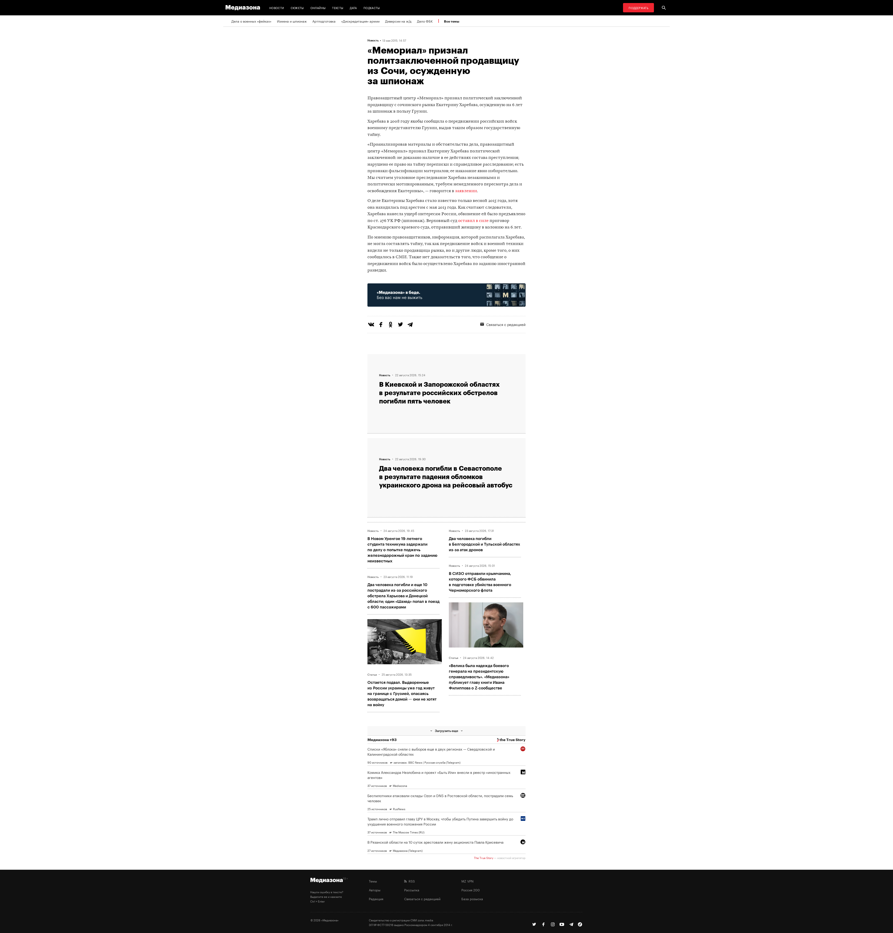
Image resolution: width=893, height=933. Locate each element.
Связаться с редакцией (506, 324)
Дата (353, 7)
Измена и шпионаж (292, 20)
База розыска (472, 898)
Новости (276, 7)
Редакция (376, 898)
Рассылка (411, 889)
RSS (411, 880)
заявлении (466, 191)
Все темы (451, 21)
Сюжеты (297, 7)
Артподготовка (324, 20)
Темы (373, 880)
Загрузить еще (446, 731)
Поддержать (638, 7)
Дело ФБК (425, 20)
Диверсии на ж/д (398, 20)
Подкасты (371, 7)
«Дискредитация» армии (360, 20)
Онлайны (318, 7)
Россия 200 (470, 889)
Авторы (374, 889)
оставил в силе (473, 221)
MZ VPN (467, 880)
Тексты (337, 7)
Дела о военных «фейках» (251, 20)
